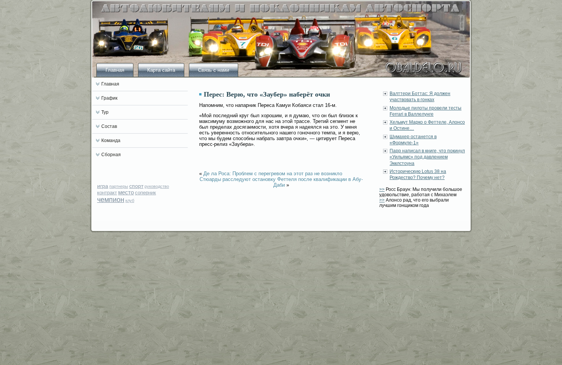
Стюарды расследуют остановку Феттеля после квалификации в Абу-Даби (281, 182)
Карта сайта (161, 70)
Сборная (111, 154)
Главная (115, 70)
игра (102, 186)
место (126, 192)
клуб (129, 200)
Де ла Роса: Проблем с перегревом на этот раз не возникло (272, 173)
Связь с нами (213, 70)
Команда (110, 140)
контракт (107, 192)
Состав (109, 126)
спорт (136, 186)
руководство (157, 186)
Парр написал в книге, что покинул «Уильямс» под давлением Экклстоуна (427, 157)
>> (382, 189)
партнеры (118, 186)
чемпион (110, 199)
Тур (105, 112)
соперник (145, 192)
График (109, 98)
